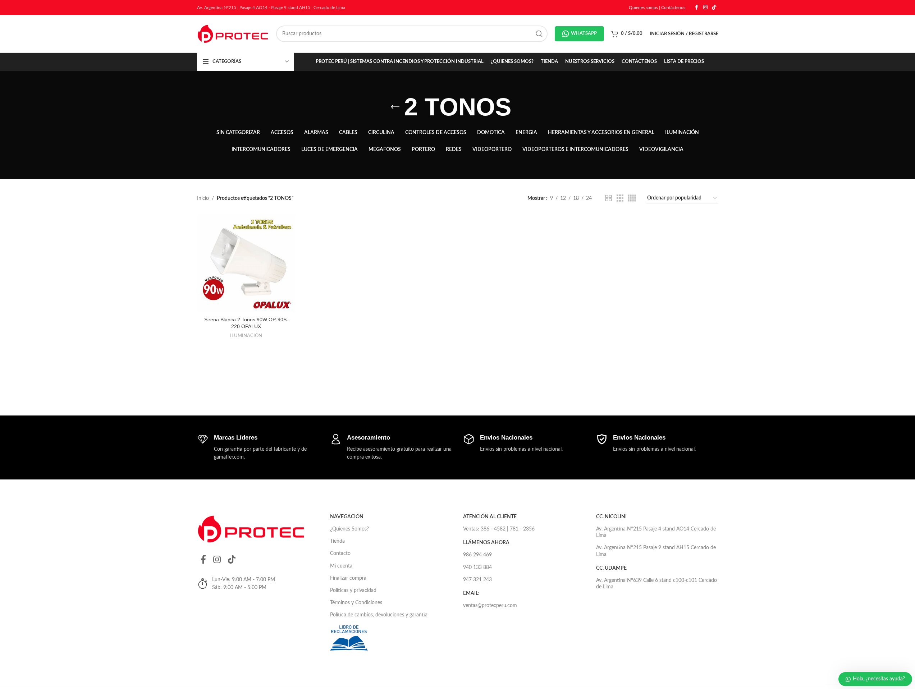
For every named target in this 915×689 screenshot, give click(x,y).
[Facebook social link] (696, 8)
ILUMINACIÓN (246, 335)
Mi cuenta (341, 566)
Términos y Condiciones (356, 602)
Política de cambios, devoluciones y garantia (378, 614)
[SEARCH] (539, 34)
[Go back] (395, 107)
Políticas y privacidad (353, 590)
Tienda (337, 541)
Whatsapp (584, 33)
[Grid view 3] (620, 198)
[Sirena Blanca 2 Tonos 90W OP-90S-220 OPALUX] (246, 263)
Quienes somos (643, 7)
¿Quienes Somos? (349, 529)
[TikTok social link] (714, 8)
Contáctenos (673, 7)
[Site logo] (233, 33)
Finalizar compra (348, 578)
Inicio (203, 198)
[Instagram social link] (705, 8)
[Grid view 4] (632, 198)
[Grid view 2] (608, 198)
